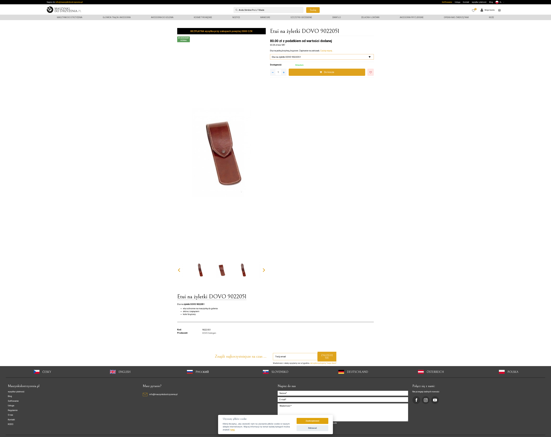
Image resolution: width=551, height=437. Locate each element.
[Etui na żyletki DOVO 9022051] (221, 152)
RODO (10, 424)
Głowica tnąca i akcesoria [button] (117, 17)
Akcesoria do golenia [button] (162, 17)
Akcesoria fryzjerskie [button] (412, 17)
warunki (334, 423)
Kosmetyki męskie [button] (203, 17)
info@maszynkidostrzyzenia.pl (69, 2)
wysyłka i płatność (479, 2)
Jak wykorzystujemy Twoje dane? (323, 363)
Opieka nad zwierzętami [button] (456, 17)
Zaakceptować (312, 421)
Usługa (457, 2)
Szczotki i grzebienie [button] (301, 17)
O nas (10, 415)
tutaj (232, 430)
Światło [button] (336, 17)
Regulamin (13, 410)
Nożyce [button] (236, 17)
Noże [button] (491, 17)
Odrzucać (312, 428)
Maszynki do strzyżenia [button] (69, 17)
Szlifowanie (447, 2)
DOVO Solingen (209, 333)
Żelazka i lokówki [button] (370, 17)
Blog (491, 2)
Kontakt (466, 2)
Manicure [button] (265, 17)
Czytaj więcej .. (326, 51)
